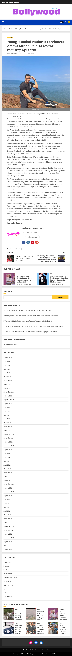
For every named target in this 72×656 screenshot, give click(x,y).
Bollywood (7, 562)
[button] (3, 22)
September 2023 (9, 492)
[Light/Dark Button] (62, 22)
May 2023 (7, 507)
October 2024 (8, 442)
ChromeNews (45, 654)
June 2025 (7, 411)
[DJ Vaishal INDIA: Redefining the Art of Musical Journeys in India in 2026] (9, 279)
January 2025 (8, 430)
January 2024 (8, 476)
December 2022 (9, 526)
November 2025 (9, 392)
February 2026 (8, 381)
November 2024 (9, 438)
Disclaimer (50, 650)
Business (6, 566)
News (5, 589)
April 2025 (7, 419)
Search (8, 291)
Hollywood (7, 581)
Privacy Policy (41, 650)
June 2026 (7, 365)
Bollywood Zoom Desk (14, 54)
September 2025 (9, 400)
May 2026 (7, 369)
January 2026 (8, 384)
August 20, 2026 (56, 284)
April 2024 (7, 465)
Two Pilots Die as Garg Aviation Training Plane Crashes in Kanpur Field (27, 310)
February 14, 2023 (29, 54)
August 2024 (8, 450)
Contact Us (33, 650)
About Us (25, 650)
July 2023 (7, 499)
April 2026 (7, 373)
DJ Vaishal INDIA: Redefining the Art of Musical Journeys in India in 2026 (24, 279)
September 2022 (9, 538)
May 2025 (7, 415)
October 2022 (8, 534)
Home (20, 650)
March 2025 (7, 423)
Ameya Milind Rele (16, 249)
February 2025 (8, 427)
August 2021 (8, 549)
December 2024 (9, 434)
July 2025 (7, 407)
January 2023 (8, 522)
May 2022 (7, 546)
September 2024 (9, 446)
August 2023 (8, 496)
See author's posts (31, 237)
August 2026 (8, 358)
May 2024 (7, 461)
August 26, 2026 (23, 284)
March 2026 (7, 377)
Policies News (8, 593)
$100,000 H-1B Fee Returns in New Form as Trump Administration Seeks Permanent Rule (33, 326)
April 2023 (7, 511)
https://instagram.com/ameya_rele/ (20, 220)
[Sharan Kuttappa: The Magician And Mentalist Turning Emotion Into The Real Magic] (43, 279)
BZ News (10, 37)
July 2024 (7, 453)
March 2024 (7, 469)
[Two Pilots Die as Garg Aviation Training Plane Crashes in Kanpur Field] (9, 614)
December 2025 (9, 388)
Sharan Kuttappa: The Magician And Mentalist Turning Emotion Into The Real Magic (59, 279)
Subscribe (69, 22)
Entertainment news (10, 578)
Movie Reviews (9, 585)
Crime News (8, 574)
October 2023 (8, 488)
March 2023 (7, 515)
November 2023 (9, 484)
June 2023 (7, 503)
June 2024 (7, 457)
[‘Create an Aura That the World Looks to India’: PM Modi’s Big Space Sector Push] (31, 628)
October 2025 (8, 396)
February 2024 (8, 473)
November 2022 (9, 530)
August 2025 (8, 404)
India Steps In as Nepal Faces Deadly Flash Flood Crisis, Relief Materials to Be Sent (31, 316)
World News (8, 597)
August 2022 (8, 542)
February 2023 (8, 519)
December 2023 (9, 480)
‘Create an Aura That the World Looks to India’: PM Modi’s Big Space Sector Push (31, 332)
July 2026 (7, 361)
